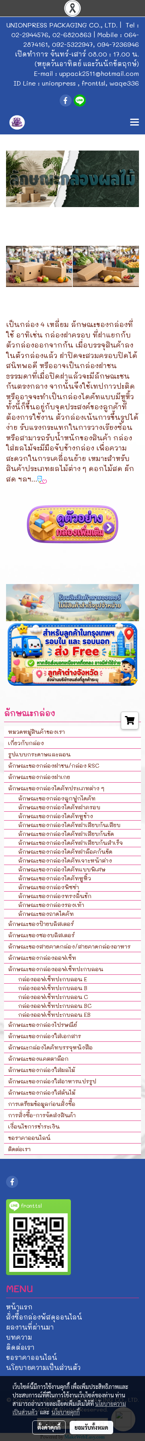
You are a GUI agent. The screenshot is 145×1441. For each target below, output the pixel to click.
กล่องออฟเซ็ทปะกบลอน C (53, 997)
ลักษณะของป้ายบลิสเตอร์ (41, 924)
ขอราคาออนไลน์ (29, 1137)
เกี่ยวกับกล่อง (26, 743)
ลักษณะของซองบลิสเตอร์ (41, 935)
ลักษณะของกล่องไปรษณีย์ (42, 1024)
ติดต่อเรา (19, 1149)
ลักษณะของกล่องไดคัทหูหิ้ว (54, 878)
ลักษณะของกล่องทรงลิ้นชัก (54, 896)
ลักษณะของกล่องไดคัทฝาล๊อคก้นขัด (65, 851)
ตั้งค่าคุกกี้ (48, 1427)
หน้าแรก (19, 1307)
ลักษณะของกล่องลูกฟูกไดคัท (56, 798)
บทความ (19, 1337)
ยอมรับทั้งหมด (91, 1427)
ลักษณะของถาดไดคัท (46, 913)
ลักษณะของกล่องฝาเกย (39, 777)
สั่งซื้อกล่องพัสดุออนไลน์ (44, 1317)
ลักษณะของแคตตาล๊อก (38, 1058)
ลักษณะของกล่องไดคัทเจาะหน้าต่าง (65, 860)
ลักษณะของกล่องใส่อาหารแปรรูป (52, 1081)
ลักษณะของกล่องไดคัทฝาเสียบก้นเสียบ (69, 825)
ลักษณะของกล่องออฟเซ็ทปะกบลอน (55, 969)
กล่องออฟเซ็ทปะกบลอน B (52, 988)
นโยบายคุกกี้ (66, 1412)
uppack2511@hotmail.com (99, 73)
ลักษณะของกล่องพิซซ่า (48, 887)
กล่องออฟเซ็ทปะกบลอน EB (54, 1014)
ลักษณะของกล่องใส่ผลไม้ (41, 1070)
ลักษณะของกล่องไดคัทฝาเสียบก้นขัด (66, 834)
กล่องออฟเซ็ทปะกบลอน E (52, 979)
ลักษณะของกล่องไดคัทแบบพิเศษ (62, 869)
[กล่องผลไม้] (72, 523)
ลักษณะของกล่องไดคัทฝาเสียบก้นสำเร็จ (70, 842)
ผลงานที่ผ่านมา (30, 1327)
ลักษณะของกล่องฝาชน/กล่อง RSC (53, 765)
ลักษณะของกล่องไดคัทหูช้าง (55, 816)
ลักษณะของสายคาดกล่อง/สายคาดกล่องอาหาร (69, 946)
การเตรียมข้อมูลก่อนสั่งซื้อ (41, 1104)
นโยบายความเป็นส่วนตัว (43, 1367)
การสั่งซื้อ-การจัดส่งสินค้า (42, 1115)
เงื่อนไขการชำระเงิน (34, 1126)
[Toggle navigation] (134, 123)
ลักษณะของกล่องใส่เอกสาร (44, 1036)
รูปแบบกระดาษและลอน (39, 754)
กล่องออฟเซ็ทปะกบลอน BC (54, 1006)
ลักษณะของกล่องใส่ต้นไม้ (41, 1092)
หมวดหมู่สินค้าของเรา (36, 731)
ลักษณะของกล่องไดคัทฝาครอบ (59, 807)
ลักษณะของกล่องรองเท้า (51, 905)
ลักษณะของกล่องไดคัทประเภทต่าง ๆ (56, 788)
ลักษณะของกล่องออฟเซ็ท (42, 957)
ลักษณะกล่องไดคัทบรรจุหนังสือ (50, 1047)
